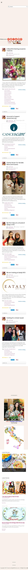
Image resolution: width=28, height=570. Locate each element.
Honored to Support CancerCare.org (13, 117)
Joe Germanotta (8, 96)
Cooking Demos (11, 55)
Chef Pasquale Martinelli (10, 102)
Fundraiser (12, 144)
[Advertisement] (14, 23)
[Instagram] (18, 39)
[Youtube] (16, 39)
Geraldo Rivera (8, 204)
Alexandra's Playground (9, 210)
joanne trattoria (8, 97)
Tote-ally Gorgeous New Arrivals (10, 496)
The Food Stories (5, 497)
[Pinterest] (21, 39)
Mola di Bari (10, 202)
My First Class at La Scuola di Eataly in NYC (15, 224)
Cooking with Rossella (9, 99)
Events (6, 145)
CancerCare (10, 145)
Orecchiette (7, 90)
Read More (4, 502)
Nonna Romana (8, 92)
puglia (6, 202)
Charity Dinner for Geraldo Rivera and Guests (15, 163)
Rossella (13, 89)
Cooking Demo (8, 100)
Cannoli (6, 103)
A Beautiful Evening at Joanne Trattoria (15, 50)
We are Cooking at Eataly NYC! (15, 272)
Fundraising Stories (11, 121)
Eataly (13, 255)
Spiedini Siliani (8, 89)
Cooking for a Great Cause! (15, 318)
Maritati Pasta (7, 95)
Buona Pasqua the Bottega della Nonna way (13, 522)
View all (3, 530)
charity (6, 147)
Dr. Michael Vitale (8, 205)
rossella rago (10, 53)
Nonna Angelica (8, 93)
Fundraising (7, 144)
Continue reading (21, 89)
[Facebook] (8, 39)
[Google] (13, 39)
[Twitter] (11, 39)
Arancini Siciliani (12, 103)
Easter (6, 257)
